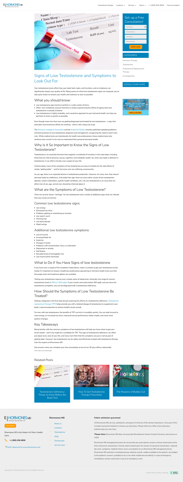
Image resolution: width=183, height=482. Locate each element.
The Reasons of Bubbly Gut (130, 391)
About (141, 5)
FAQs (56, 436)
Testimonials (59, 440)
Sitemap (165, 473)
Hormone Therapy (130, 60)
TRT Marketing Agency (95, 470)
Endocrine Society (78, 129)
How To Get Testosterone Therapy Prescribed (91, 393)
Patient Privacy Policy (153, 473)
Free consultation (173, 5)
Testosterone (128, 64)
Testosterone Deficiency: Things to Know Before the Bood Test (52, 394)
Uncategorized (128, 76)
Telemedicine (59, 432)
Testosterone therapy (105, 5)
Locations (119, 5)
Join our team (59, 445)
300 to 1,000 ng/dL (59, 282)
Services (131, 5)
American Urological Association (51, 129)
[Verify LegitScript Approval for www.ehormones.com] (22, 447)
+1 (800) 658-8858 (156, 5)
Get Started (10, 426)
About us (58, 423)
